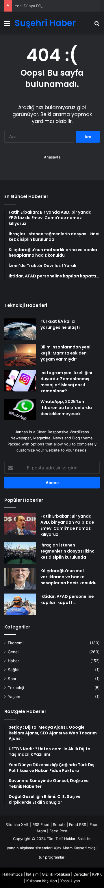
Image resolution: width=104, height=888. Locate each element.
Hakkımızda (12, 874)
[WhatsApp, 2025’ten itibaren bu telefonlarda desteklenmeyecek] (20, 409)
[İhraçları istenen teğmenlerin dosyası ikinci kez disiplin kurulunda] (20, 553)
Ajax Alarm (63, 848)
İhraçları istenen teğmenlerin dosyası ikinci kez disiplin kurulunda (68, 551)
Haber (13, 660)
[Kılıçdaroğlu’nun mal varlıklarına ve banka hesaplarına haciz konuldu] (20, 578)
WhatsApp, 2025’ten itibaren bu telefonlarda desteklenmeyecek (66, 408)
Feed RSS (77, 824)
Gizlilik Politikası (56, 874)
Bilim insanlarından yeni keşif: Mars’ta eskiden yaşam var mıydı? (65, 353)
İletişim (32, 874)
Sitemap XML (17, 824)
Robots (59, 824)
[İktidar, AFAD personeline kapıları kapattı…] (20, 604)
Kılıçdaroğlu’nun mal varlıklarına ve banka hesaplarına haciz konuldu (68, 577)
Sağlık (13, 669)
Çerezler (81, 874)
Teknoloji (16, 687)
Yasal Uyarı (70, 880)
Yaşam (14, 696)
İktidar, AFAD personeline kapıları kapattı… (67, 599)
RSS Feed (40, 824)
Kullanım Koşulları (41, 880)
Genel (13, 652)
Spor (12, 678)
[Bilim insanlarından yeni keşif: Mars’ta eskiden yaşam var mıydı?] (20, 355)
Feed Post (58, 831)
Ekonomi (15, 643)
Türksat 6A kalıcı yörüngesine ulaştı (60, 324)
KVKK (97, 874)
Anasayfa (52, 157)
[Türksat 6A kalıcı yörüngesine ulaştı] (20, 329)
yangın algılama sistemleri (30, 848)
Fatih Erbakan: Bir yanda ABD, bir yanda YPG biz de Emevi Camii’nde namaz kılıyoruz (67, 525)
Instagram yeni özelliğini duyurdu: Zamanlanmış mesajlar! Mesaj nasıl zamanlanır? (66, 382)
